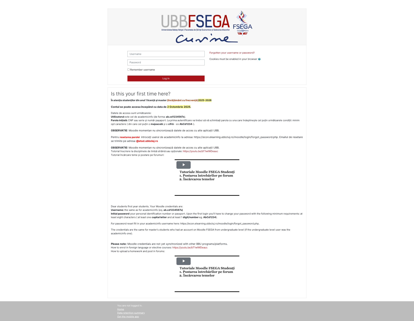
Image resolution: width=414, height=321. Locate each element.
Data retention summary (131, 312)
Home (120, 309)
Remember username (142, 69)
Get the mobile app (128, 316)
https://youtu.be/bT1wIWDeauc (200, 151)
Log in (166, 78)
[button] (260, 59)
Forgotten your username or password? (232, 52)
